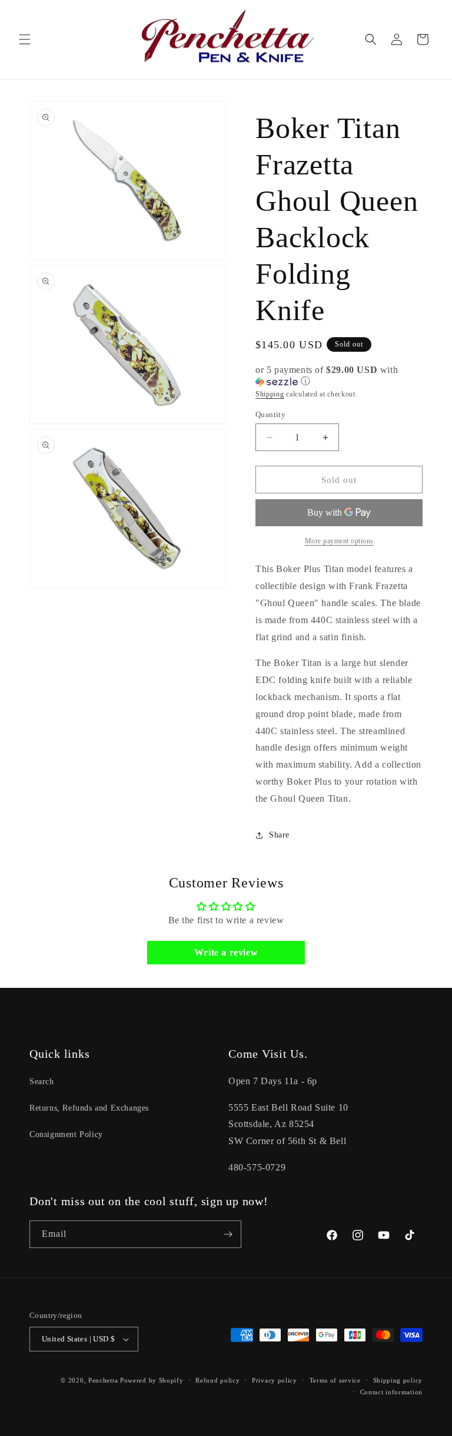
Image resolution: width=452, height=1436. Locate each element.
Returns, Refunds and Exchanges (89, 1108)
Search (41, 1081)
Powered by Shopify (152, 1380)
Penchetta (104, 1380)
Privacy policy (274, 1380)
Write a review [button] (226, 952)
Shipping (269, 394)
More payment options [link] (339, 541)
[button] (25, 39)
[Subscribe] (228, 1234)
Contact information (391, 1391)
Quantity (270, 414)
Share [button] (279, 834)
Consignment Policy (66, 1134)
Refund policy (217, 1380)
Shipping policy (398, 1380)
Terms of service (335, 1380)
